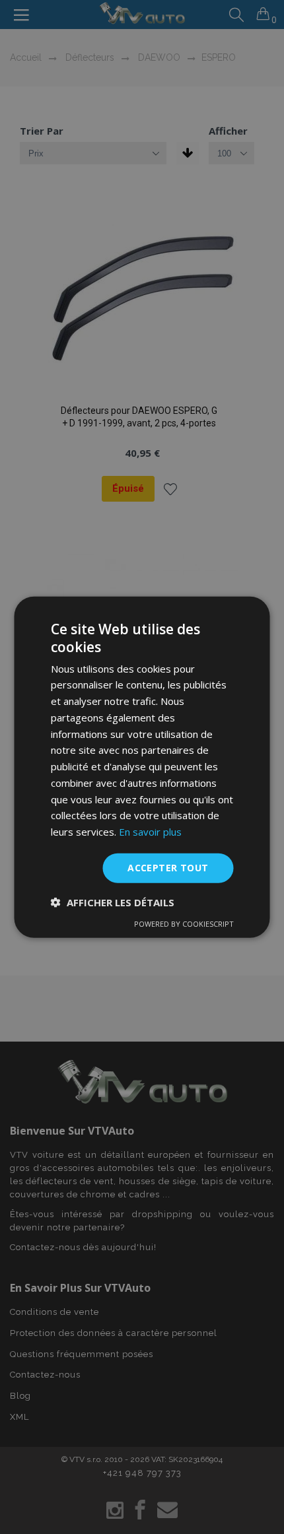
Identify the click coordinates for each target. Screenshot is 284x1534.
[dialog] (142, 767)
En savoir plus (150, 831)
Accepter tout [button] (167, 867)
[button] (112, 902)
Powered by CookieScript (184, 923)
